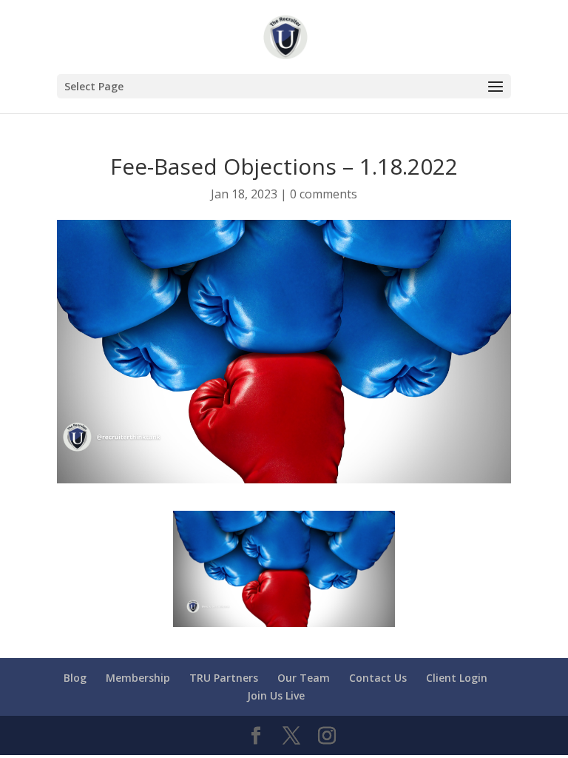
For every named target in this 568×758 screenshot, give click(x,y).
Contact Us (378, 678)
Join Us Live (276, 695)
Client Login (456, 678)
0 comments (323, 194)
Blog (75, 678)
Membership (138, 678)
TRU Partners (223, 678)
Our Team (303, 678)
